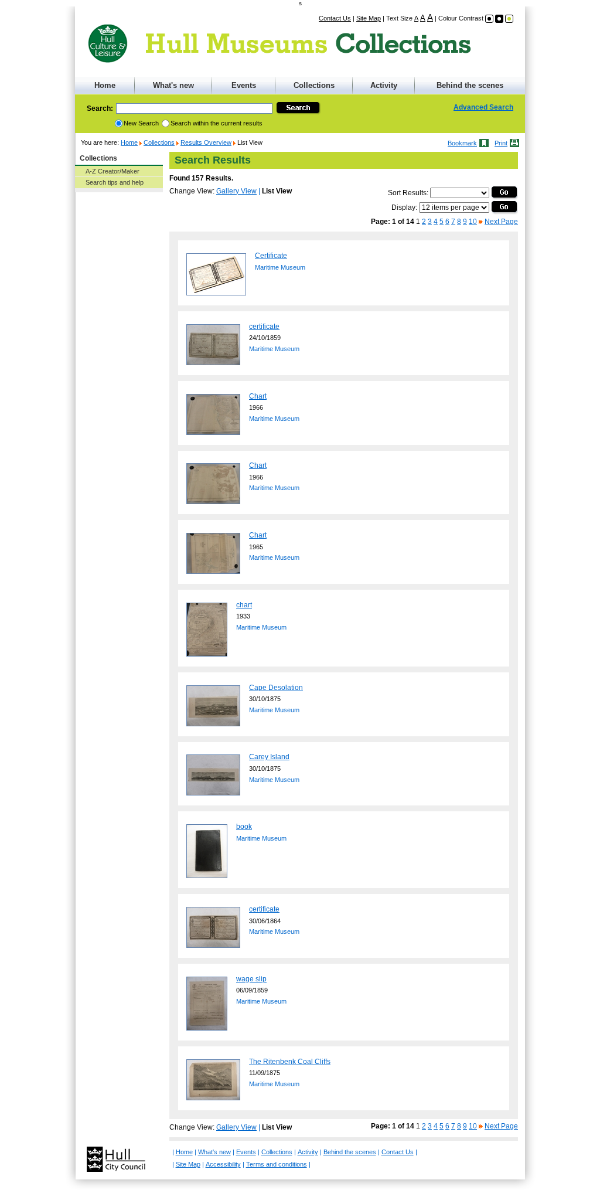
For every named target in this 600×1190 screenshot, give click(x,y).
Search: (100, 108)
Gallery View (236, 191)
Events (243, 85)
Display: (404, 207)
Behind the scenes (470, 85)
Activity (383, 85)
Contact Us (335, 18)
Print (501, 143)
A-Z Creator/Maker (112, 171)
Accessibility (223, 1164)
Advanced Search (483, 107)
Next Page (501, 221)
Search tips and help (115, 182)
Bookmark (462, 143)
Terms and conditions (276, 1164)
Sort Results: (408, 193)
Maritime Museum (280, 267)
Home (104, 85)
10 (473, 221)
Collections (314, 85)
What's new (173, 85)
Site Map (368, 18)
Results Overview (205, 142)
